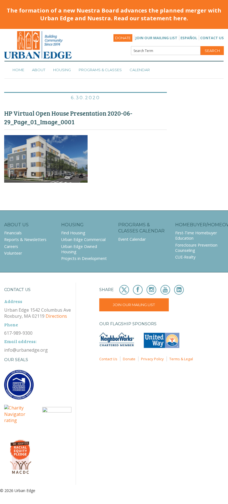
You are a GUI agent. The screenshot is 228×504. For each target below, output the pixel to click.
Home (18, 70)
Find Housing (73, 232)
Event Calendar (132, 239)
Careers (11, 246)
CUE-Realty (185, 257)
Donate (123, 38)
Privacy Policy (152, 358)
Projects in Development (84, 258)
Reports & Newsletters (25, 239)
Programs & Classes (100, 70)
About (38, 70)
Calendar (140, 70)
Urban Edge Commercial (83, 239)
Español (188, 37)
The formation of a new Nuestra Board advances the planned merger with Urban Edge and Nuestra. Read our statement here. (114, 14)
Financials (13, 232)
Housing (62, 70)
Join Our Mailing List (156, 37)
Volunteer (13, 253)
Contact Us (212, 37)
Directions (56, 316)
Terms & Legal (181, 358)
